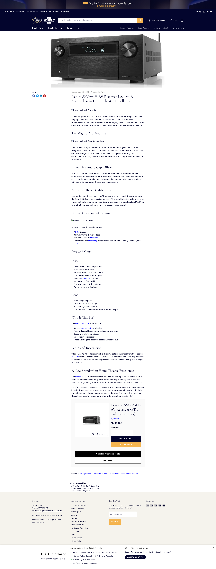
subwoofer (86, 278)
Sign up (115, 521)
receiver (75, 357)
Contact (70, 28)
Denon (78, 376)
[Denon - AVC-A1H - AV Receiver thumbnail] (79, 443)
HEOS (76, 243)
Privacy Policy (76, 541)
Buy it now (126, 444)
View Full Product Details (108, 454)
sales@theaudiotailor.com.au (27, 11)
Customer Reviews (78, 505)
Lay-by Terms (76, 538)
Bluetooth (93, 238)
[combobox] (97, 20)
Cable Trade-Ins (144, 28)
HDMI (77, 232)
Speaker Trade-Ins (127, 28)
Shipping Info (76, 512)
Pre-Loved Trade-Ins (79, 528)
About (165, 28)
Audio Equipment (84, 473)
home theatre (86, 328)
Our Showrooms (177, 28)
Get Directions (38, 515)
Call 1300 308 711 (8, 11)
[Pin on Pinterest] (44, 95)
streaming (92, 240)
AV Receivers (114, 473)
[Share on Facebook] (33, 95)
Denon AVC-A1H (82, 323)
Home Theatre (132, 473)
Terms (73, 534)
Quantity (114, 428)
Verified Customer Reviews (59, 11)
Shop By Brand (38, 28)
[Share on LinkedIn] (41, 95)
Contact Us (108, 460)
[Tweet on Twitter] (37, 95)
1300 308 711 (43, 508)
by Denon (115, 418)
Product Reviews (77, 508)
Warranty (74, 518)
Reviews (157, 28)
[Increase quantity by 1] (130, 433)
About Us (43, 11)
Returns (74, 515)
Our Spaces (75, 531)
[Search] (140, 20)
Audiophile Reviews (100, 473)
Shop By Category (55, 28)
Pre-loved (80, 28)
